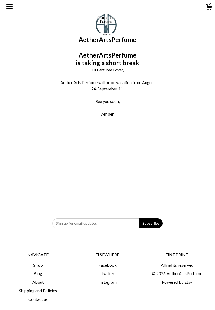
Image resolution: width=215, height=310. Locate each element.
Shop (38, 264)
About (38, 282)
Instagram (107, 282)
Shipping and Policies (38, 290)
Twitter (107, 273)
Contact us (38, 299)
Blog (38, 273)
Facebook (107, 264)
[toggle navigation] (9, 6)
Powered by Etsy (177, 282)
